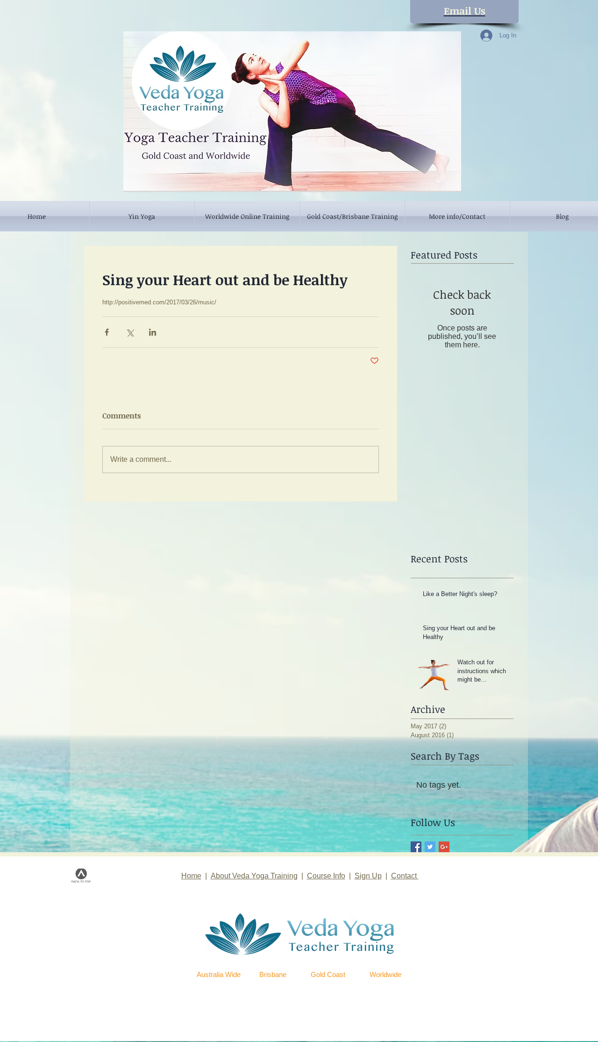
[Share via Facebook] (106, 332)
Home (191, 876)
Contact (405, 876)
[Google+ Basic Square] (444, 846)
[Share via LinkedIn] (152, 332)
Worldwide (385, 974)
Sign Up (368, 876)
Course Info (326, 876)
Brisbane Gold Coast (302, 974)
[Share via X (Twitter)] (129, 332)
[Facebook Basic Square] (416, 846)
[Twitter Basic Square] (430, 846)
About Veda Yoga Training (254, 876)
